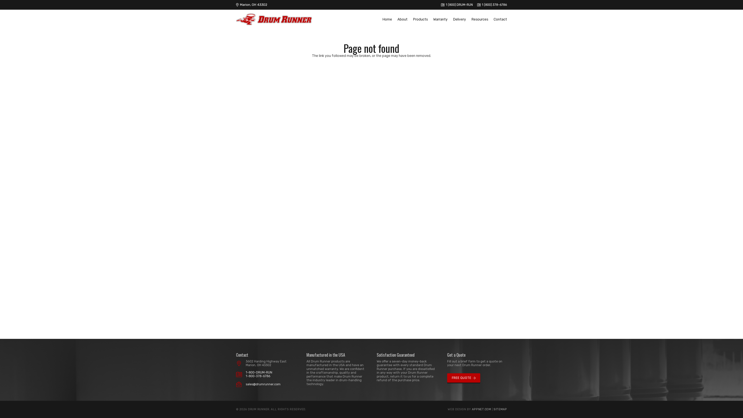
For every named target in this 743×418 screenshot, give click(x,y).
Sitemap (500, 409)
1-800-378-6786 (258, 376)
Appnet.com (481, 409)
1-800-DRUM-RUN (259, 372)
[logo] (274, 19)
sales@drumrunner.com (263, 384)
